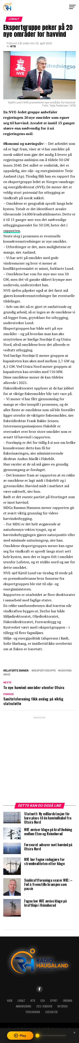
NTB (13, 46)
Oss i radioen (44, 1006)
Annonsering (23, 1006)
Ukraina (67, 1001)
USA (42, 1001)
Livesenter (51, 1012)
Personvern (33, 1012)
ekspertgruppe (44, 670)
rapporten (11, 230)
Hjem (9, 1001)
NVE (7, 674)
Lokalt (21, 1001)
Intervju (62, 1006)
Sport (54, 1001)
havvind (66, 670)
